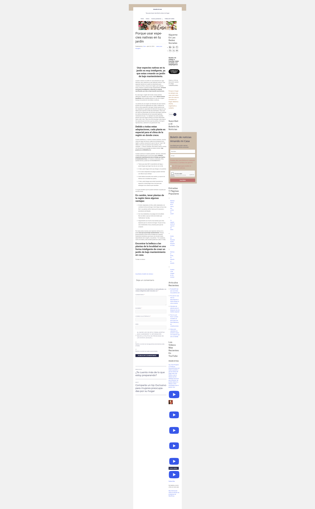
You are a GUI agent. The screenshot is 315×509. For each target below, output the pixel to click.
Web (136, 324)
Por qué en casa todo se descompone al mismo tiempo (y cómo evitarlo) (174, 299)
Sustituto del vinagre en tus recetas (172, 273)
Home (142, 18)
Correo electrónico (143, 316)
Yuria (144, 46)
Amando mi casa (157, 9)
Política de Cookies (169, 18)
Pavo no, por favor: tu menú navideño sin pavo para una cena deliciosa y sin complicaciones (174, 320)
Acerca (147, 18)
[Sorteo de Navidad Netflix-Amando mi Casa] (171, 233)
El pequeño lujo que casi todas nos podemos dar (175, 290)
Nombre (138, 308)
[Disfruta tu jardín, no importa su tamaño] (171, 249)
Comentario (140, 294)
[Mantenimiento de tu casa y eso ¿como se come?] (171, 198)
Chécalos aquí (174, 71)
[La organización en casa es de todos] (171, 217)
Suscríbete (183, 180)
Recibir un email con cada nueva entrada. (146, 351)
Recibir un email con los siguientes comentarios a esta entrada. (149, 344)
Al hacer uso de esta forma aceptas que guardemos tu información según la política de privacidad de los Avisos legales (151, 335)
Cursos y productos (156, 18)
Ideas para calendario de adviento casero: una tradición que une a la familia (175, 332)
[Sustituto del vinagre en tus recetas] (171, 267)
